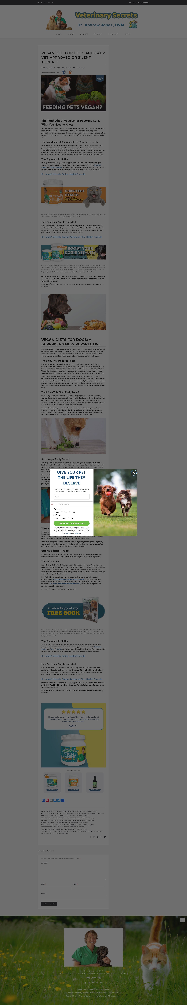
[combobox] (54, 504)
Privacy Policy (68, 533)
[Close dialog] (133, 472)
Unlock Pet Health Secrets (72, 523)
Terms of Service (76, 533)
